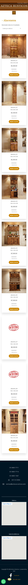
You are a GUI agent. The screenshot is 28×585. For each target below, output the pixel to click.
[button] (14, 12)
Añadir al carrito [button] (14, 74)
